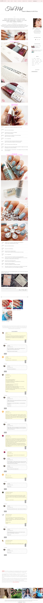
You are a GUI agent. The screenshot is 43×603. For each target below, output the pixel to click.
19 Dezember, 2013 (8, 334)
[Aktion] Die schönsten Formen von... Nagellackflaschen (38, 47)
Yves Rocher (36, 62)
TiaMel (9, 345)
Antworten (25, 341)
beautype (7, 411)
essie (35, 59)
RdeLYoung (38, 58)
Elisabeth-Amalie (9, 492)
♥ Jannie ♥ (8, 374)
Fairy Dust (8, 435)
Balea (38, 59)
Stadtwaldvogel (9, 540)
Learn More (20, 602)
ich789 (7, 357)
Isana (40, 59)
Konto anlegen (4, 574)
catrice (33, 59)
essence (35, 58)
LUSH (39, 62)
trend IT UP (33, 65)
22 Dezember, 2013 (10, 367)
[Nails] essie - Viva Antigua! (5, 321)
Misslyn (33, 62)
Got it (24, 602)
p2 (32, 58)
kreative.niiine (9, 514)
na (6, 474)
